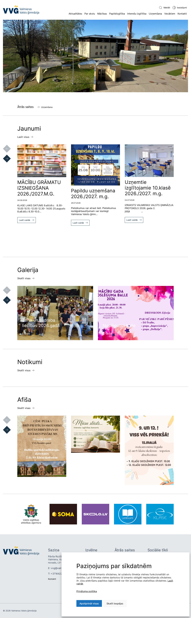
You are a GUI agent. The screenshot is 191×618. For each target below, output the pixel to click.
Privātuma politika (86, 591)
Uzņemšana (155, 13)
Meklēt (167, 7)
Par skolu (89, 13)
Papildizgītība (117, 13)
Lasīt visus (23, 136)
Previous (3, 145)
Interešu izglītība (136, 13)
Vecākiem (169, 13)
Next (3, 155)
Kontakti (182, 13)
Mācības (102, 13)
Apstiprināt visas (89, 603)
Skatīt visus (23, 370)
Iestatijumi (182, 7)
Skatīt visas (23, 278)
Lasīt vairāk (24, 220)
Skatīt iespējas (115, 603)
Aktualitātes (75, 13)
